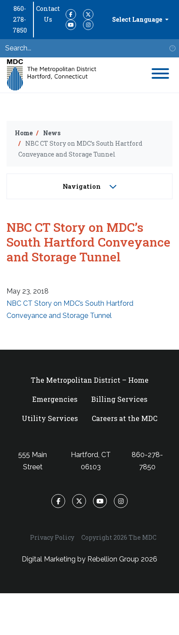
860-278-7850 (20, 19)
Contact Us (48, 13)
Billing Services (119, 399)
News (51, 133)
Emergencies (54, 399)
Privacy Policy (52, 537)
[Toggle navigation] (160, 75)
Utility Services (50, 418)
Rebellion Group (113, 559)
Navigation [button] (83, 186)
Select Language (137, 19)
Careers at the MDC (124, 418)
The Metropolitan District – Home (90, 379)
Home (24, 133)
